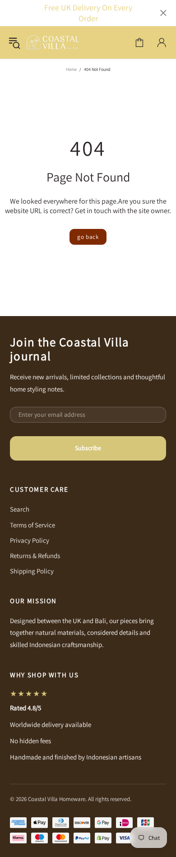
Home (71, 69)
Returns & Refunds (35, 555)
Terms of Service (32, 525)
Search (19, 509)
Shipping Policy (32, 571)
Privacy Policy (29, 540)
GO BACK (88, 237)
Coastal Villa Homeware (53, 42)
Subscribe (88, 448)
